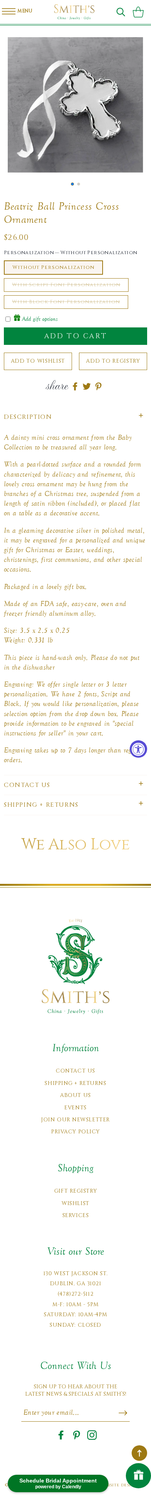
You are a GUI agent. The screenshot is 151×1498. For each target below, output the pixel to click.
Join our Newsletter (75, 1119)
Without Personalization (53, 267)
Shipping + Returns (75, 1083)
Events (75, 1107)
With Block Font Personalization (66, 301)
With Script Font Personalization (66, 284)
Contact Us (75, 1070)
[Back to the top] (139, 1453)
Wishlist (75, 1203)
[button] (121, 12)
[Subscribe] (123, 1413)
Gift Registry (75, 1191)
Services (75, 1215)
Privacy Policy (75, 1131)
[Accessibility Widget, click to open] (138, 749)
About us (75, 1095)
